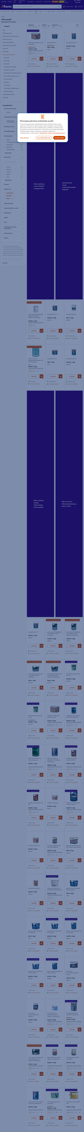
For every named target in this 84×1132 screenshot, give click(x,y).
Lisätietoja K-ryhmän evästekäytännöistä (52, 133)
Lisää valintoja (24, 137)
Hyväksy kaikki (59, 137)
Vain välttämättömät (43, 137)
